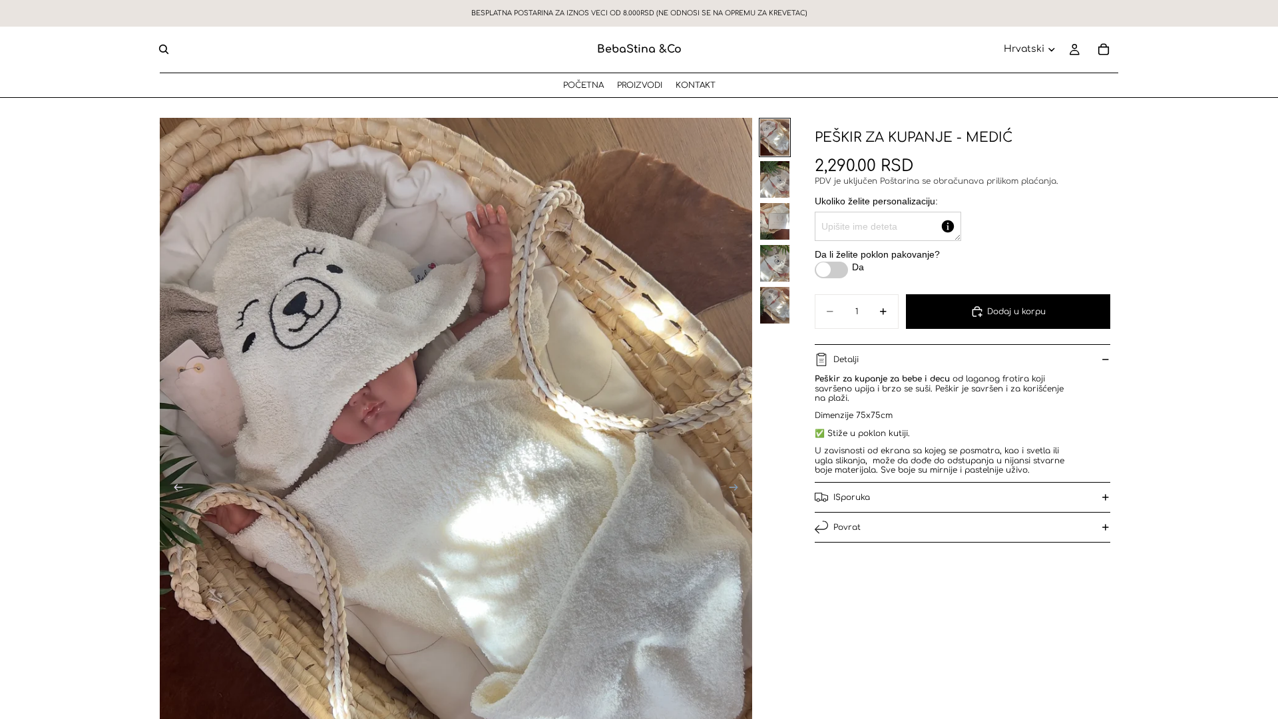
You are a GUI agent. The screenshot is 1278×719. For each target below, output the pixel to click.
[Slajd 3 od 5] (774, 221)
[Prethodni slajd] (174, 488)
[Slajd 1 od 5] (774, 137)
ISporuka (851, 497)
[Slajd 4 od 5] (774, 263)
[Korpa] (1103, 49)
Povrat (847, 527)
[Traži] (163, 49)
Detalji (846, 359)
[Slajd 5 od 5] (774, 305)
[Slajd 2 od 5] (774, 179)
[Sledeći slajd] (737, 488)
